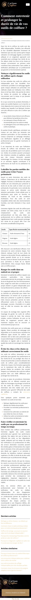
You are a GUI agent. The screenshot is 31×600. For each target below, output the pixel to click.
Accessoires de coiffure (7, 38)
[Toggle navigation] (28, 4)
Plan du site (15, 599)
